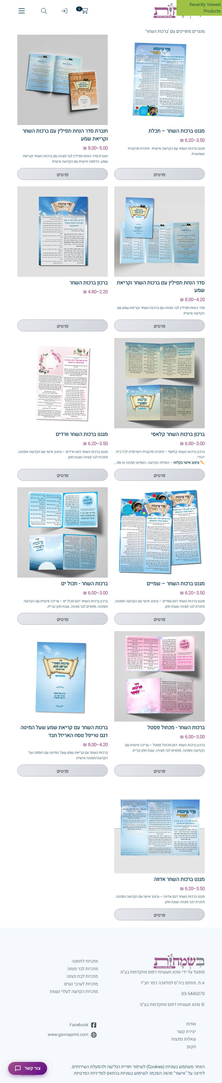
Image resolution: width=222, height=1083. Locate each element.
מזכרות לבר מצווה (82, 969)
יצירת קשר (186, 1031)
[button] (21, 11)
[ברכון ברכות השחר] (62, 231)
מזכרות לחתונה (85, 961)
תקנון (191, 1047)
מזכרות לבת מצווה (82, 976)
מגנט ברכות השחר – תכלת (177, 131)
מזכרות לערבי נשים (81, 984)
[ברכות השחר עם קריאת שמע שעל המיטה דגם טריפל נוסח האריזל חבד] (62, 676)
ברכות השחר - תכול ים (84, 583)
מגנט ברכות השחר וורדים (82, 434)
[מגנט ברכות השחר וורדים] (62, 383)
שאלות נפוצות (183, 1039)
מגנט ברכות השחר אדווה (179, 879)
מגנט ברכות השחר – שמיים (176, 583)
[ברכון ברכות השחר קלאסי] (159, 383)
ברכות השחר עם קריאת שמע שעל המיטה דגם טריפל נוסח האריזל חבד (64, 731)
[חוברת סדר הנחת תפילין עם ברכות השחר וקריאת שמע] (62, 80)
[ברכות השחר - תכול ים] (62, 532)
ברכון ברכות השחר (89, 283)
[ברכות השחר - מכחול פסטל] (159, 676)
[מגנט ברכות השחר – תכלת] (159, 80)
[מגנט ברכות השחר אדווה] (159, 828)
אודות (191, 1024)
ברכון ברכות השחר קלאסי (178, 434)
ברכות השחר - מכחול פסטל (176, 727)
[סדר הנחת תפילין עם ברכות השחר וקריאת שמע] (159, 231)
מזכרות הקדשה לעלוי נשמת (74, 991)
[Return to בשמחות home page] (160, 961)
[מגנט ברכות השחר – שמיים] (159, 532)
